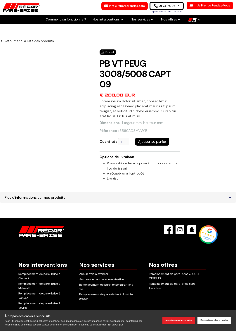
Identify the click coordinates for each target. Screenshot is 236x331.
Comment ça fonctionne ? (66, 19)
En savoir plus (116, 324)
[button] (108, 19)
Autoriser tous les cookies (178, 320)
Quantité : (108, 141)
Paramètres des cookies (214, 320)
